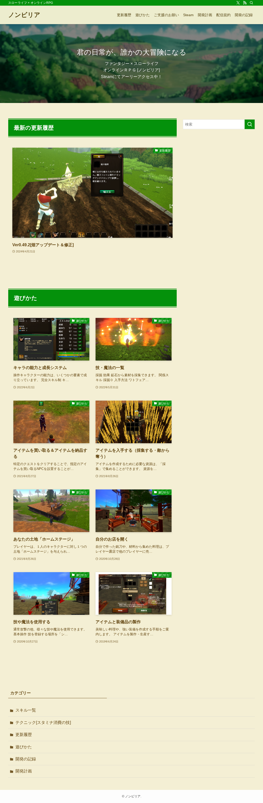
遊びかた (23, 747)
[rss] (244, 3)
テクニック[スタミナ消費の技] (43, 722)
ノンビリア (24, 15)
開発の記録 (25, 759)
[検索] (251, 3)
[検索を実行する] (250, 124)
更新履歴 (23, 734)
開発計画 (23, 771)
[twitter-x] (238, 3)
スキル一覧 (25, 710)
